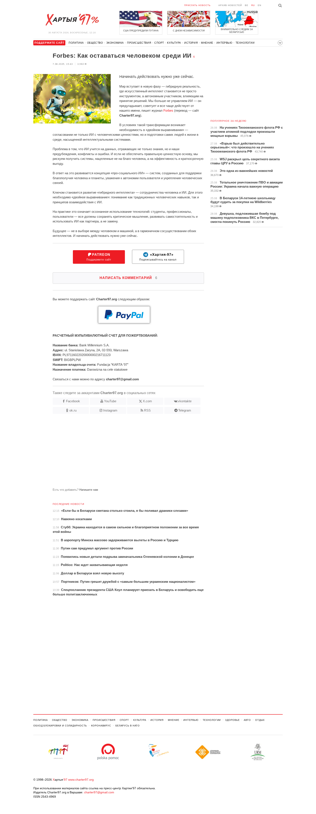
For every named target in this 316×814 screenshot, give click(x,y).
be (246, 5)
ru (253, 5)
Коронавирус (101, 725)
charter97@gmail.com (99, 792)
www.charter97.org (81, 779)
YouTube (110, 401)
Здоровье (232, 720)
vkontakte (185, 401)
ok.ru (73, 410)
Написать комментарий (128, 278)
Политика (76, 42)
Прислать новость (197, 5)
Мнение (207, 42)
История (191, 42)
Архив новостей (230, 5)
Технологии (245, 42)
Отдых (260, 720)
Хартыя (72, 19)
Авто (247, 720)
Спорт (159, 42)
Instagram (110, 410)
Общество (95, 42)
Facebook (73, 401)
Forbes (168, 110)
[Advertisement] (118, 452)
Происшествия (139, 42)
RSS (147, 410)
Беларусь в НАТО (127, 725)
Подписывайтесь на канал (157, 257)
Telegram (184, 410)
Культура (174, 42)
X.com (147, 401)
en (259, 5)
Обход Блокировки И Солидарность (60, 725)
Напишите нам (88, 489)
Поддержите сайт (98, 257)
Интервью (224, 42)
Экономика (115, 42)
